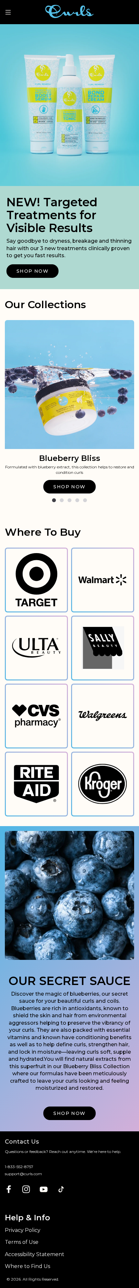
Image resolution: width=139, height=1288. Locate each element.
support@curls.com (23, 1173)
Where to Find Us (27, 1266)
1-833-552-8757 (19, 1166)
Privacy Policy (22, 1230)
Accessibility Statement (34, 1254)
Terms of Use (21, 1242)
